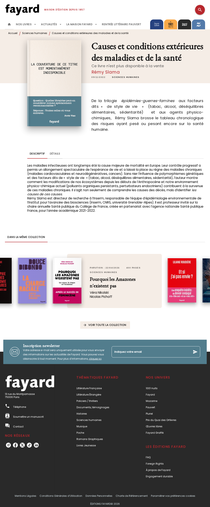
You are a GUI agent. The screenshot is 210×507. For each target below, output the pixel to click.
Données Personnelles (99, 496)
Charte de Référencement (132, 496)
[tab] (9, 24)
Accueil (12, 33)
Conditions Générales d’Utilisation (61, 496)
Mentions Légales (25, 496)
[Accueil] (22, 9)
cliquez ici (95, 358)
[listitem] (8, 445)
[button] (125, 77)
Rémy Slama (105, 72)
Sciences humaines (34, 33)
